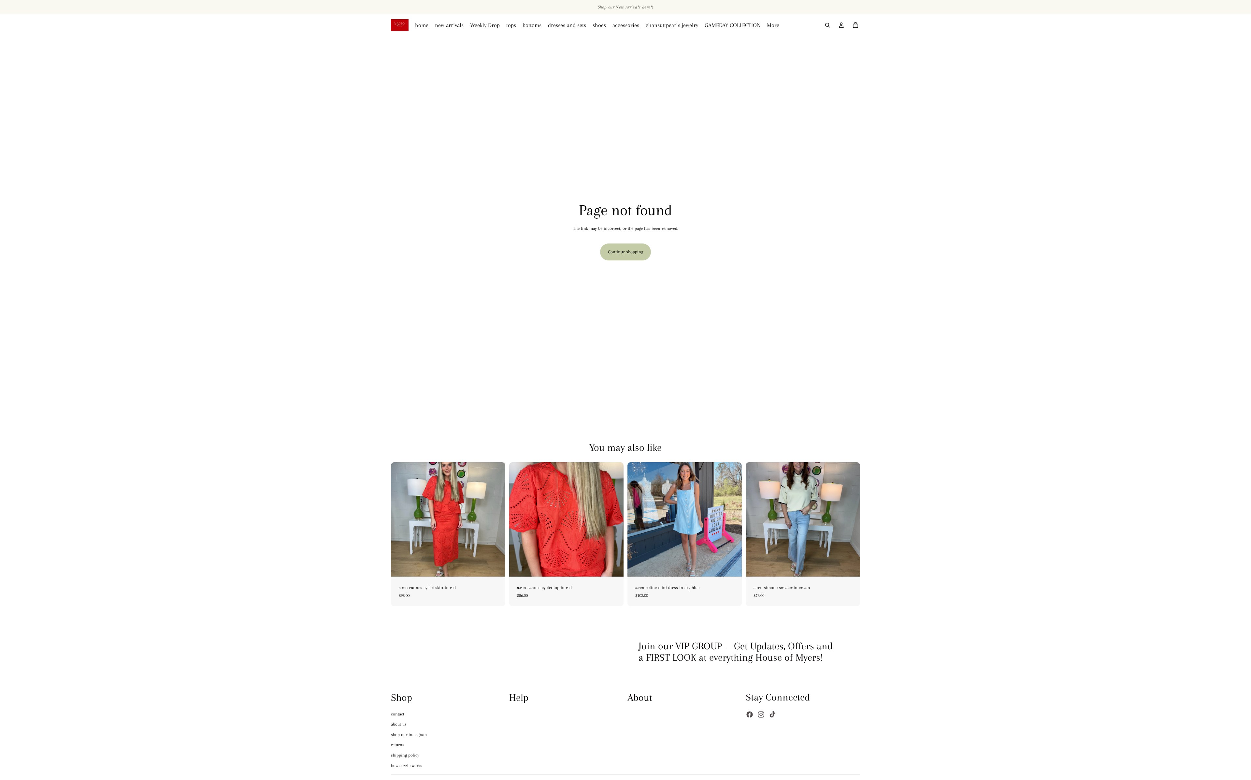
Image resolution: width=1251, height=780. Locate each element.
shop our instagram (409, 734)
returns (397, 744)
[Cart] (855, 25)
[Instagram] (761, 714)
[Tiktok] (772, 714)
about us (399, 724)
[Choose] (495, 566)
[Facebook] (750, 714)
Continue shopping (625, 251)
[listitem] (773, 25)
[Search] (827, 25)
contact (397, 713)
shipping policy (405, 755)
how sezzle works (406, 765)
